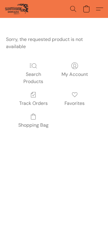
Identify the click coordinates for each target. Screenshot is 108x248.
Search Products (33, 78)
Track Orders (33, 103)
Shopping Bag (33, 125)
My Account (75, 74)
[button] (17, 9)
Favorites (74, 103)
